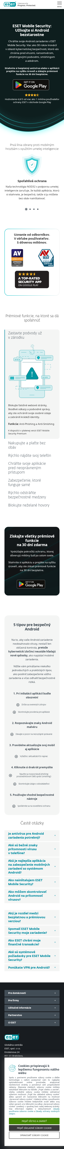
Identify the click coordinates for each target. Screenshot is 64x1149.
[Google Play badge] (31, 91)
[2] (30, 209)
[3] (34, 209)
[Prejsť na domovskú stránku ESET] (19, 4)
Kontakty (9, 1062)
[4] (38, 209)
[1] (26, 209)
